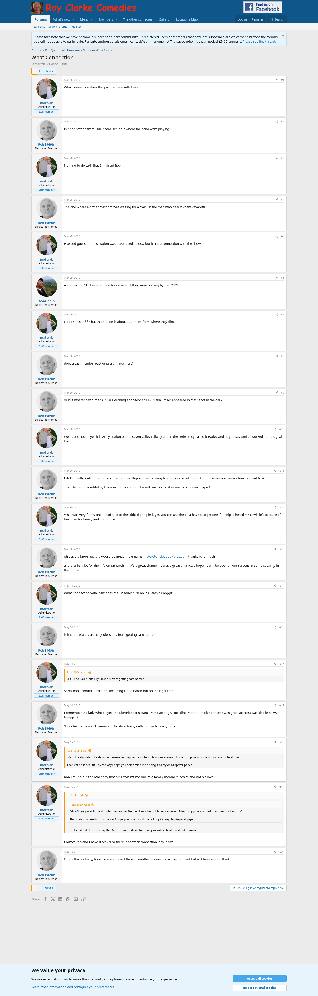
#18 (281, 742)
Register (76, 27)
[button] (74, 19)
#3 (282, 158)
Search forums (57, 27)
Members (106, 19)
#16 (281, 664)
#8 (282, 356)
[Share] (276, 80)
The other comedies (137, 19)
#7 (282, 314)
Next (48, 71)
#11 (281, 471)
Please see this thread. (259, 41)
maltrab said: (75, 795)
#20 (281, 852)
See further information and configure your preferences (72, 987)
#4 (282, 199)
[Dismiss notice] (282, 37)
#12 (281, 507)
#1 (282, 80)
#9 (282, 392)
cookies (62, 979)
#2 (282, 121)
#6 (282, 278)
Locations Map (187, 19)
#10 (281, 429)
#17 (281, 705)
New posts (38, 27)
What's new (61, 19)
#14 (281, 585)
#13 (281, 549)
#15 (281, 627)
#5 (282, 236)
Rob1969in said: (77, 672)
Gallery (164, 19)
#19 (281, 787)
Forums (41, 19)
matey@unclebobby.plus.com (165, 556)
